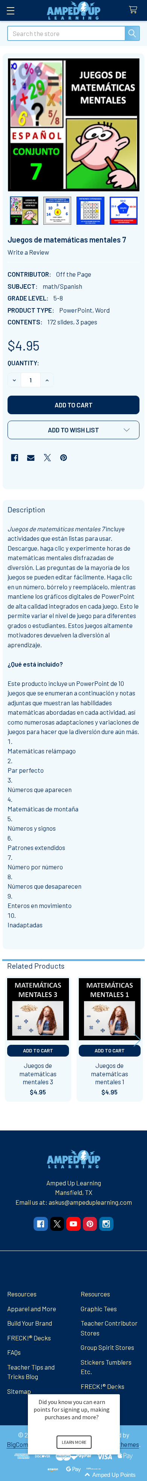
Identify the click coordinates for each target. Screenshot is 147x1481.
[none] (74, 124)
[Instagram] (106, 1224)
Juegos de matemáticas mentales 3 (38, 1073)
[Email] (31, 458)
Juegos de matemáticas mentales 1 (109, 1073)
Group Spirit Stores (107, 1347)
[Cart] (135, 10)
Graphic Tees (99, 1308)
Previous (9, 1039)
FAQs (14, 1352)
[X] (47, 458)
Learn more (74, 1442)
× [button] (116, 1389)
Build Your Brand (29, 1323)
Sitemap (19, 1391)
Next (137, 1039)
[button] (73, 430)
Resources (22, 1294)
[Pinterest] (63, 458)
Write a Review (28, 252)
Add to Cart (38, 1050)
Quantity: (23, 362)
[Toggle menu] (10, 10)
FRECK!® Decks (29, 1338)
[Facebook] (14, 458)
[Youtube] (73, 1224)
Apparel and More (31, 1308)
